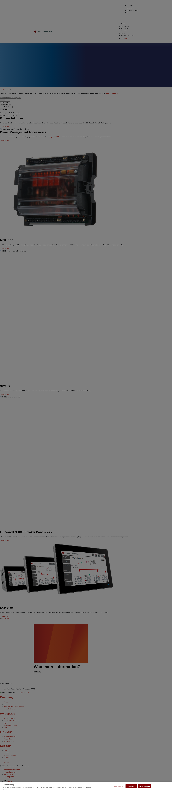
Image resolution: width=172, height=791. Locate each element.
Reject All (131, 786)
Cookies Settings (118, 786)
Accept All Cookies (144, 786)
